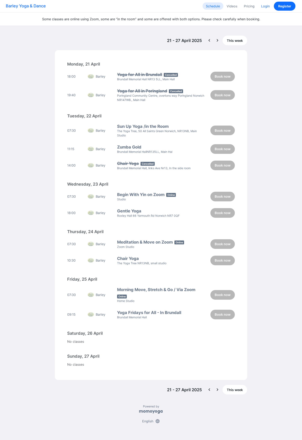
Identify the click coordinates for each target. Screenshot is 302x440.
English (151, 421)
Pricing (249, 6)
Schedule (213, 6)
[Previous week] (209, 40)
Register (284, 6)
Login (265, 6)
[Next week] (217, 40)
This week (235, 41)
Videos (232, 6)
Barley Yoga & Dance (26, 5)
